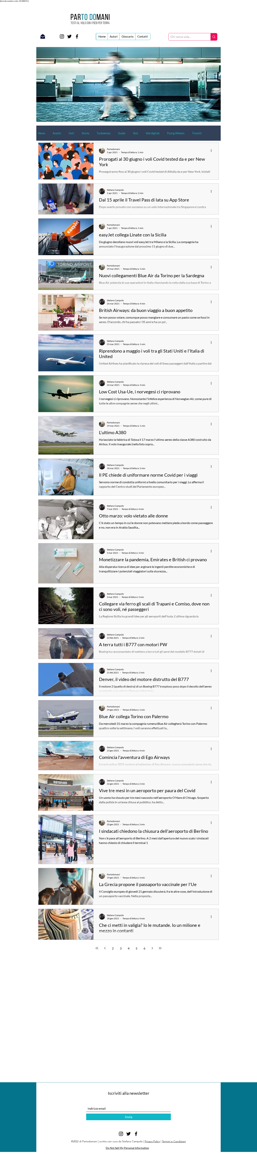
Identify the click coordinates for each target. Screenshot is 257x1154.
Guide (121, 133)
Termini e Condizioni (174, 1141)
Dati (71, 133)
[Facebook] (77, 36)
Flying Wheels (176, 133)
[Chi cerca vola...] (214, 36)
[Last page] (160, 948)
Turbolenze (103, 133)
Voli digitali (153, 133)
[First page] (97, 948)
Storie (85, 133)
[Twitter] (69, 36)
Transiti (197, 133)
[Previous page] (104, 948)
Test (135, 133)
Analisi (57, 133)
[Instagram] (62, 36)
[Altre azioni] (212, 150)
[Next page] (152, 948)
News (41, 133)
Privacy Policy (152, 1141)
